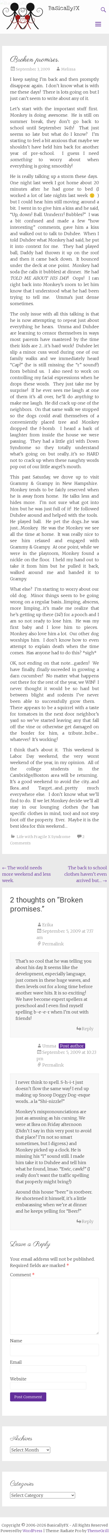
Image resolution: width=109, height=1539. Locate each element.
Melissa (68, 69)
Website (18, 1379)
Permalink (53, 943)
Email (16, 1362)
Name (16, 1340)
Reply (87, 1028)
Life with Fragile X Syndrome (43, 836)
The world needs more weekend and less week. (26, 874)
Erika (47, 924)
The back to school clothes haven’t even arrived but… (85, 874)
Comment (22, 1274)
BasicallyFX (64, 8)
